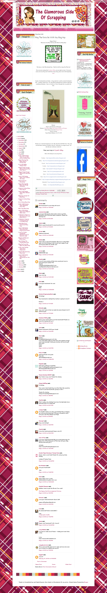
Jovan (40, 251)
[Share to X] (61, 190)
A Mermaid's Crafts (44, 514)
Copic (51, 192)
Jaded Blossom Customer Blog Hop (23, 225)
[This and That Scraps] (85, 303)
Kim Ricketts (42, 465)
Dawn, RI (41, 352)
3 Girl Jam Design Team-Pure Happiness (23, 248)
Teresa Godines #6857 (45, 375)
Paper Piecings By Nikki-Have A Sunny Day (23, 161)
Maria (40, 273)
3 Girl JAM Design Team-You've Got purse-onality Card (24, 157)
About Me (26, 28)
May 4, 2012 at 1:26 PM (46, 378)
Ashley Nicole (44, 190)
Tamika (40, 203)
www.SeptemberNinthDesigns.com (56, 185)
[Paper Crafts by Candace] (85, 213)
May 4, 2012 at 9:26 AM (46, 235)
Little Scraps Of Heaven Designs (59, 128)
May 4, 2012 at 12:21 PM (46, 348)
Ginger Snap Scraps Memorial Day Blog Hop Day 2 (24, 169)
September (22, 146)
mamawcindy (42, 212)
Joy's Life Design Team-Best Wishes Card (24, 192)
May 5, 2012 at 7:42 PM (46, 516)
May (20, 154)
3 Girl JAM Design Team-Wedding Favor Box (23, 205)
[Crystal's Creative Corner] (85, 250)
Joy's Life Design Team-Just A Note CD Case (24, 177)
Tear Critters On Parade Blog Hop (23, 241)
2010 (19, 271)
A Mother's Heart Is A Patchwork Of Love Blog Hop (23, 220)
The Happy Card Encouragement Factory (50, 491)
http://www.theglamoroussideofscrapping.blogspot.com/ (55, 160)
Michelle (41, 308)
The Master (47, 128)
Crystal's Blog (58, 150)
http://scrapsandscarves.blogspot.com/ (56, 166)
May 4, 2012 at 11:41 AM (46, 323)
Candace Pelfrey (43, 317)
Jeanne (41, 223)
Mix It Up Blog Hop (23, 208)
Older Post (68, 564)
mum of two (42, 437)
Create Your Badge (81, 173)
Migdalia (41, 363)
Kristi (40, 476)
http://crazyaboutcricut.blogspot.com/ (55, 174)
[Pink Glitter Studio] (85, 284)
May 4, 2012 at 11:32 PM (46, 472)
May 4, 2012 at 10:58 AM (46, 289)
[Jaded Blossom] (24, 56)
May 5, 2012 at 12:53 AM (46, 482)
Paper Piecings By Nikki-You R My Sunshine (23, 185)
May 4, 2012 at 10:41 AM (46, 277)
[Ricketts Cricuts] (85, 336)
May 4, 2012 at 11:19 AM (46, 313)
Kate (40, 281)
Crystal (41, 429)
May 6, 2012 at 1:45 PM (46, 540)
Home (17, 28)
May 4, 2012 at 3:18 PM (46, 416)
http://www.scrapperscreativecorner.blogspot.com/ (55, 176)
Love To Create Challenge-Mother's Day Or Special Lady (23, 234)
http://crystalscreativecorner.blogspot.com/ (55, 163)
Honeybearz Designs (85, 348)
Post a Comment (42, 561)
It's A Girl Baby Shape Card (22, 165)
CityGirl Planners (43, 486)
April (20, 261)
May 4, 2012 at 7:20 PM (46, 448)
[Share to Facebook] (63, 190)
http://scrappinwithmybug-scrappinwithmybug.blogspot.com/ (56, 179)
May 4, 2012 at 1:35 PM (46, 395)
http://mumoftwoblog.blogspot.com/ (56, 182)
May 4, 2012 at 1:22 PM (46, 370)
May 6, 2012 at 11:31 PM (46, 550)
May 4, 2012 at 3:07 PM (46, 405)
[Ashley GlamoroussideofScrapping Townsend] (82, 171)
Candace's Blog (52, 70)
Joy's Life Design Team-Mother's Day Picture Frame (24, 229)
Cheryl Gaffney (43, 383)
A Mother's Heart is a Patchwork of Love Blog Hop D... (24, 216)
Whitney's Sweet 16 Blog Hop (23, 196)
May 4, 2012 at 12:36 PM (46, 359)
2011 (19, 269)
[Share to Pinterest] (64, 190)
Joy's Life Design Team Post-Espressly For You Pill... (24, 256)
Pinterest (71, 28)
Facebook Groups (58, 28)
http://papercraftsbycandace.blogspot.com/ (56, 158)
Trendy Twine (59, 130)
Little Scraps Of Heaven (60, 192)
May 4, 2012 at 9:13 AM (46, 227)
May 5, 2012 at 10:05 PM (46, 525)
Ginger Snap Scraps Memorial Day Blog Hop (24, 173)
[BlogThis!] (60, 190)
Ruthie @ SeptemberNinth (46, 294)
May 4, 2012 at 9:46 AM (46, 254)
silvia (40, 327)
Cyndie (41, 259)
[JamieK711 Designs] (84, 231)
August (21, 148)
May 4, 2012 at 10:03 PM (46, 461)
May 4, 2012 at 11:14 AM (46, 303)
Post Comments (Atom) (49, 566)
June (20, 152)
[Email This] (58, 190)
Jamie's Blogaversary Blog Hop (24, 252)
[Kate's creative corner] (84, 264)
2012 (19, 138)
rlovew (40, 231)
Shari (40, 335)
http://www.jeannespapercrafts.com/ (55, 171)
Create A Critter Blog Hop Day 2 (24, 189)
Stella (40, 239)
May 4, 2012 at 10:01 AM (46, 268)
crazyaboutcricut (43, 545)
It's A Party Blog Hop (24, 202)
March (20, 263)
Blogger (86, 582)
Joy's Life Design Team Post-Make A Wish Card (24, 211)
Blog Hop (42, 192)
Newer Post (39, 564)
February (21, 264)
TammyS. (41, 421)
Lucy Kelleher (42, 529)
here (53, 73)
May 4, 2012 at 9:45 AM (46, 246)
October (21, 144)
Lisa (40, 508)
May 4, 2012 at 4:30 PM (46, 424)
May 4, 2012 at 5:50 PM (46, 433)
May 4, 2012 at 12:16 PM (46, 331)
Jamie (40, 521)
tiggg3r (41, 554)
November (21, 142)
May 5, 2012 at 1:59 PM (46, 493)
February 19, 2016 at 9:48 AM (47, 558)
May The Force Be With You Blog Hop (24, 245)
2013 (19, 136)
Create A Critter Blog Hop (24, 199)
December (21, 140)
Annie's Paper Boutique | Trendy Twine (49, 453)
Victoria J (41, 497)
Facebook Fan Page (41, 28)
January (21, 266)
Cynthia (41, 400)
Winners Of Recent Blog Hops (23, 238)
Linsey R (41, 409)
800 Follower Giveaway (22, 181)
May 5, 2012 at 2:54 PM (46, 504)
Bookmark (47, 192)
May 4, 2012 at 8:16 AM (46, 218)
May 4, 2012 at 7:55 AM (46, 207)
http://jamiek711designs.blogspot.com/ (55, 168)
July (20, 150)
